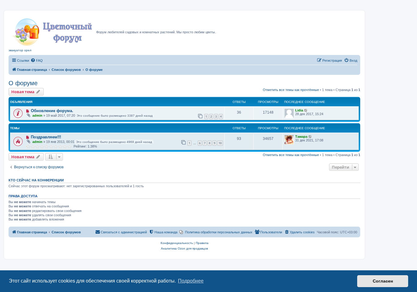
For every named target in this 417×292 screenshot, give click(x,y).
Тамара (301, 136)
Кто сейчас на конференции (36, 180)
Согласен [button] (383, 281)
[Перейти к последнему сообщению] (306, 110)
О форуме (23, 83)
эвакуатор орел (20, 50)
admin (37, 115)
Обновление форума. (52, 110)
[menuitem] (37, 60)
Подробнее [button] (191, 280)
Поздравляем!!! (46, 137)
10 (220, 143)
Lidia (299, 110)
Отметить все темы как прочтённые (291, 90)
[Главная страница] (52, 30)
